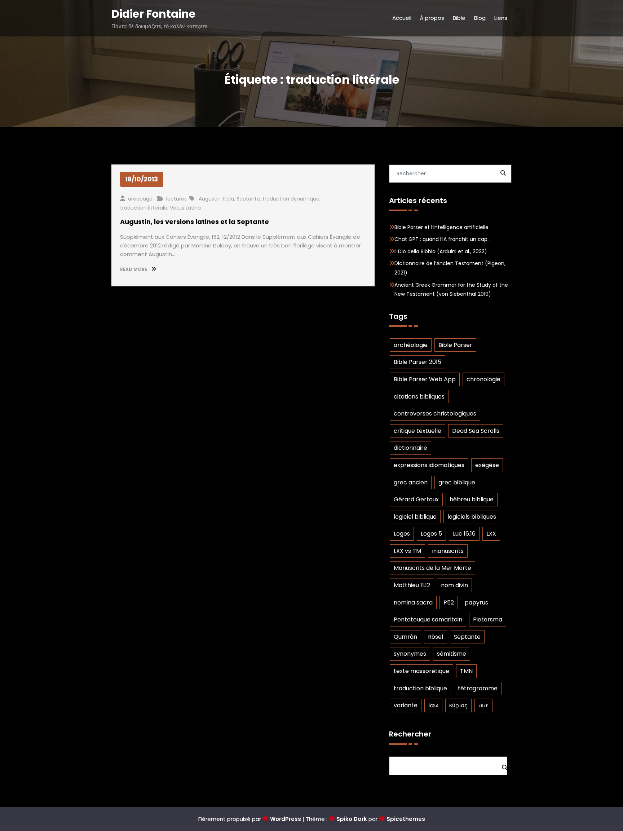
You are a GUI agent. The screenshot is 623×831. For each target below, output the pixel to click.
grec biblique (456, 482)
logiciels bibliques (471, 517)
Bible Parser (455, 345)
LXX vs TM (407, 551)
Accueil (401, 18)
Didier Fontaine (153, 14)
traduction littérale (143, 207)
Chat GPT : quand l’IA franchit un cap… (442, 239)
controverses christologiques (435, 413)
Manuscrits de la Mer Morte (432, 568)
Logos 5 (431, 533)
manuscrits (448, 551)
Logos (402, 533)
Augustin (210, 198)
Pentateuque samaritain (428, 619)
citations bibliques (419, 396)
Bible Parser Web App (425, 379)
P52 (448, 602)
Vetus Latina (185, 207)
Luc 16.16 (464, 533)
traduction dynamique (290, 198)
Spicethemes (405, 819)
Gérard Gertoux (416, 499)
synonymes (410, 654)
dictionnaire (410, 448)
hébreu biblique (472, 499)
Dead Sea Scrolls (475, 431)
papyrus (476, 602)
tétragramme (478, 688)
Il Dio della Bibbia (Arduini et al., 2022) (440, 251)
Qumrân (405, 637)
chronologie (483, 379)
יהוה (483, 705)
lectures (176, 198)
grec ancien (411, 482)
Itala (228, 198)
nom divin (454, 585)
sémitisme (451, 654)
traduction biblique (420, 688)
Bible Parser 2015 (417, 362)
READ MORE (134, 269)
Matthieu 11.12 (412, 585)
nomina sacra (413, 602)
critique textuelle (417, 431)
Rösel (435, 637)
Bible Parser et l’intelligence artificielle (441, 227)
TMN (466, 671)
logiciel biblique (415, 517)
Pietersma (487, 619)
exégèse (487, 465)
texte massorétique (421, 671)
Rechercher (410, 734)
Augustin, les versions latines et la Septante (194, 221)
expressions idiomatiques (429, 465)
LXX (491, 533)
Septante (248, 198)
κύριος (458, 705)
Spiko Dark (351, 819)
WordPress (285, 819)
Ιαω (433, 705)
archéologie (411, 345)
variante (405, 705)
